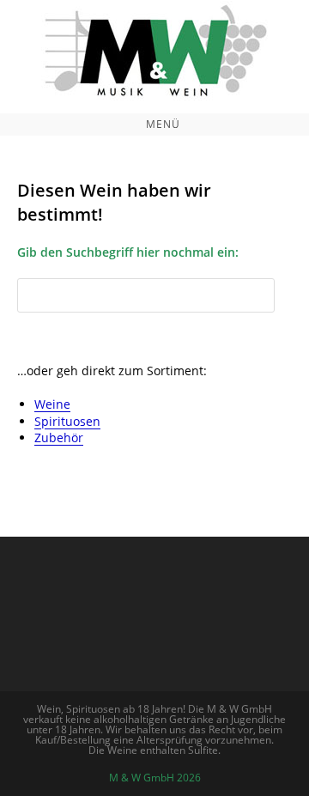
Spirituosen (67, 421)
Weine (52, 404)
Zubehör (58, 437)
